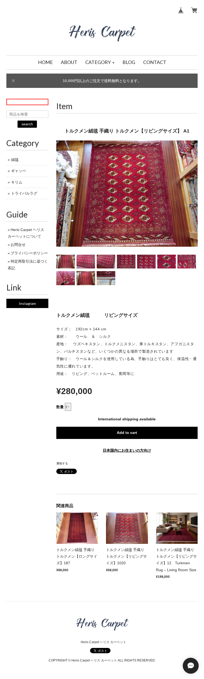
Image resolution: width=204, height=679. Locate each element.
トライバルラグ (24, 193)
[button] (99, 62)
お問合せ (18, 244)
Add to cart (127, 432)
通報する (62, 463)
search (27, 124)
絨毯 (15, 159)
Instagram (27, 303)
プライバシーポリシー (29, 253)
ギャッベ (18, 171)
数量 (60, 407)
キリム (16, 182)
